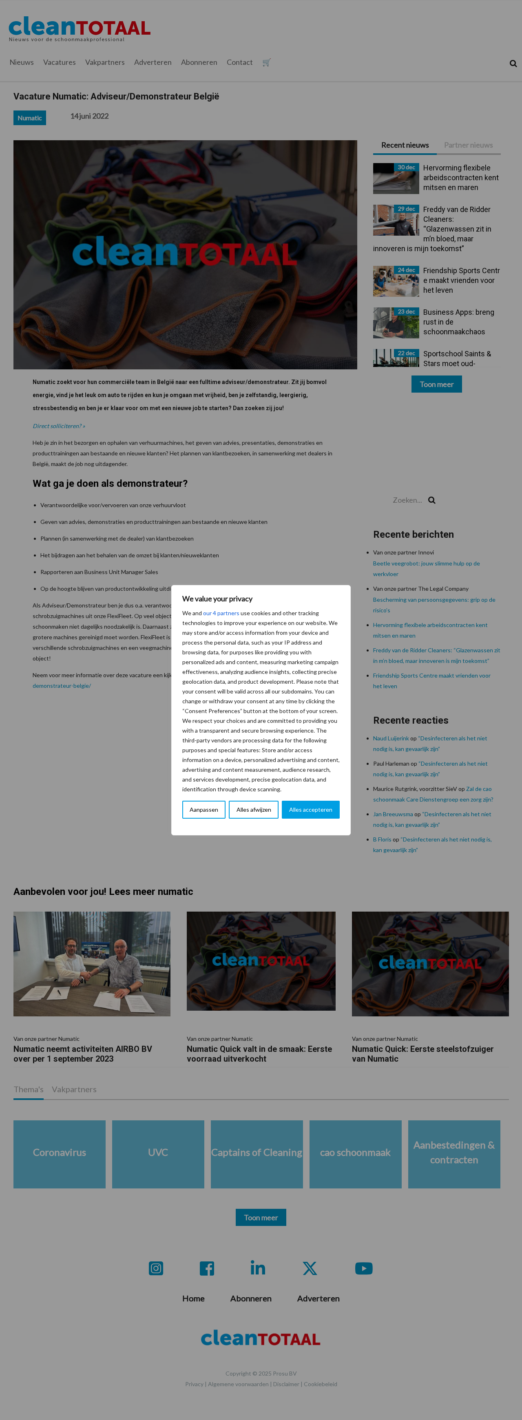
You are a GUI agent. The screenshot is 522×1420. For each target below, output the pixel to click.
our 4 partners (221, 613)
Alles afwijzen (254, 809)
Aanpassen (204, 809)
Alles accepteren (310, 809)
